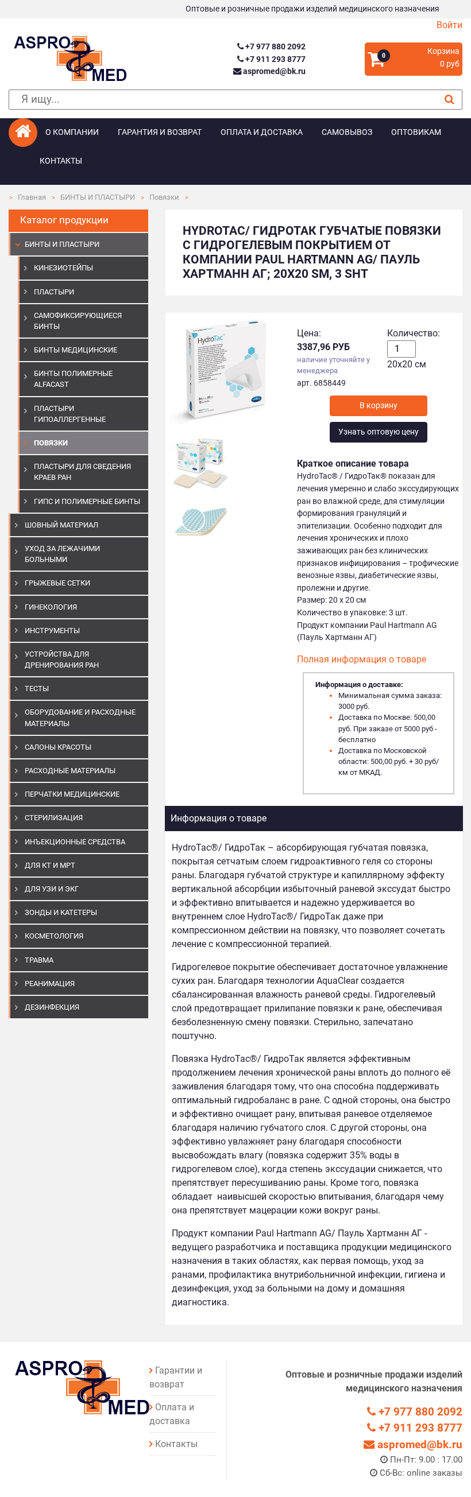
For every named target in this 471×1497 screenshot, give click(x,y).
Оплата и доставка (262, 132)
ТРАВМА (39, 960)
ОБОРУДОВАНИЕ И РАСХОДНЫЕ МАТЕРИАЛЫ (80, 717)
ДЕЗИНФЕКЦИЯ (52, 1007)
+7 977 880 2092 (274, 47)
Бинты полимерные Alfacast (73, 379)
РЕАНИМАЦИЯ (50, 983)
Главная (32, 197)
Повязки (164, 197)
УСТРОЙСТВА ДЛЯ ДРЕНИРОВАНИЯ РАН (62, 659)
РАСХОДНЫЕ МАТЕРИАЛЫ (70, 770)
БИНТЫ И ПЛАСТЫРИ (97, 197)
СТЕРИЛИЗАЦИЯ (54, 817)
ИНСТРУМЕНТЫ (52, 630)
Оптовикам (416, 132)
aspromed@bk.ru (273, 71)
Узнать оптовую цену (378, 432)
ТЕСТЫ (37, 688)
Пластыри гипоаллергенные (70, 414)
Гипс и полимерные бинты (87, 501)
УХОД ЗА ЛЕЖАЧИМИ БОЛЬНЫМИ (62, 554)
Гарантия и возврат (160, 132)
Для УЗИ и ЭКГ (52, 889)
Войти (449, 25)
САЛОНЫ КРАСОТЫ (58, 747)
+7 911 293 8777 (274, 59)
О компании (72, 132)
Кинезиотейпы (63, 267)
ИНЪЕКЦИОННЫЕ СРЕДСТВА (75, 841)
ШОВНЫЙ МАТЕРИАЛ (61, 525)
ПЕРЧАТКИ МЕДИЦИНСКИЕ (72, 794)
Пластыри (54, 292)
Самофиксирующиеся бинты (78, 321)
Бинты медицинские (75, 350)
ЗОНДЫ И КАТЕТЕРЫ (61, 912)
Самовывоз (347, 132)
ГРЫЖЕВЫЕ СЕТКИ (57, 583)
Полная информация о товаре (361, 659)
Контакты (61, 161)
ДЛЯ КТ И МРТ (50, 865)
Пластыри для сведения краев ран (82, 472)
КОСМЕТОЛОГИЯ (54, 936)
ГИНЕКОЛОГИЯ (51, 607)
